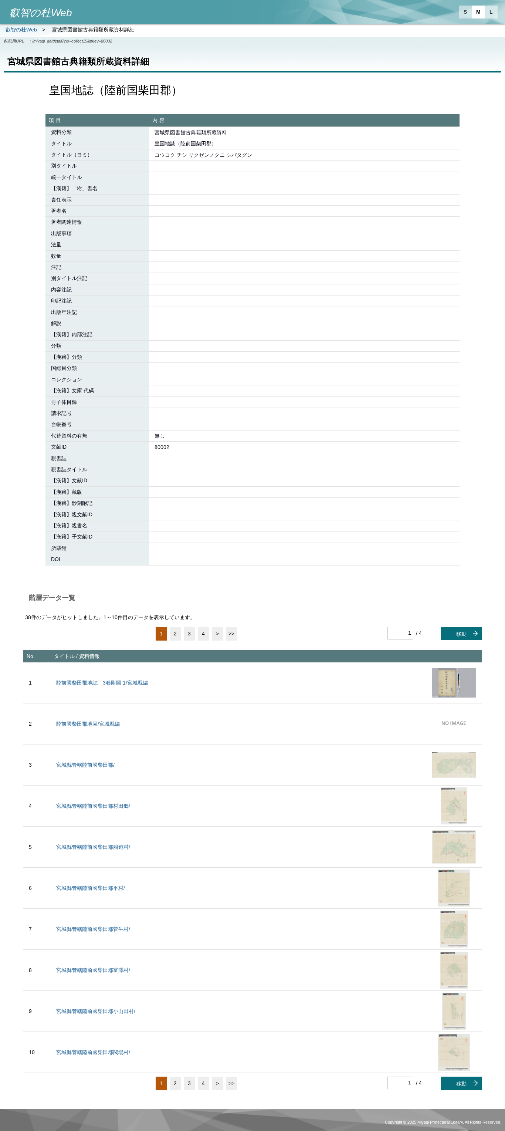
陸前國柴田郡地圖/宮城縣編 (88, 724)
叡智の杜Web (21, 30)
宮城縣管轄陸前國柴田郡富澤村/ (93, 970)
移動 (461, 634)
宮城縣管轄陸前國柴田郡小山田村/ (95, 1011)
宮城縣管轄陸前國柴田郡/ (85, 765)
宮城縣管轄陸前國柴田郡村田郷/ (93, 806)
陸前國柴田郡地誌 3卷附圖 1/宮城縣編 (102, 683)
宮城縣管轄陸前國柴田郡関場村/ (93, 1052)
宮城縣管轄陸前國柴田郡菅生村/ (93, 929)
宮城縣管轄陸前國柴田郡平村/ (90, 888)
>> (231, 634)
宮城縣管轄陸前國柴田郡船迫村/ (93, 847)
